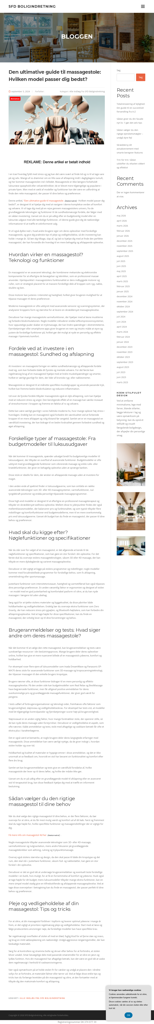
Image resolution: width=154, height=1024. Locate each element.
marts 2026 (122, 225)
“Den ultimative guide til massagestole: (44, 200)
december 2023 (124, 346)
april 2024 (122, 326)
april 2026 (122, 220)
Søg (118, 70)
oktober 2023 (123, 357)
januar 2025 (123, 291)
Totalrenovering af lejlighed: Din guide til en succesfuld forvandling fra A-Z (131, 107)
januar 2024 (123, 341)
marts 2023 (122, 382)
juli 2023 (121, 372)
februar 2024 (123, 336)
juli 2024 (121, 316)
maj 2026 (121, 215)
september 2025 (125, 251)
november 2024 (124, 301)
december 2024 (124, 296)
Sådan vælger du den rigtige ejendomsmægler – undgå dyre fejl (130, 134)
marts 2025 (122, 281)
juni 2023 (121, 377)
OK (128, 1015)
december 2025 (124, 240)
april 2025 (122, 276)
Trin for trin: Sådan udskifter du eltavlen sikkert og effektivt (131, 163)
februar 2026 (123, 230)
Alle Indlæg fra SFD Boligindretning (87, 91)
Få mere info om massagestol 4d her (27, 835)
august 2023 (123, 367)
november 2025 (124, 245)
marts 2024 (122, 331)
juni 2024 (121, 321)
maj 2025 (121, 271)
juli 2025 (121, 261)
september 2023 (125, 362)
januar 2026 (123, 235)
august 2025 (123, 256)
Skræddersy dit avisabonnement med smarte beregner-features (130, 148)
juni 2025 (121, 266)
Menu (142, 6)
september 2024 (125, 311)
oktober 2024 (123, 306)
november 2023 (124, 352)
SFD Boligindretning (32, 6)
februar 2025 (123, 286)
